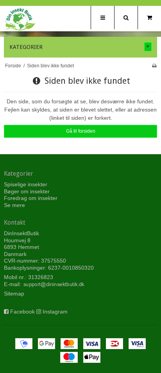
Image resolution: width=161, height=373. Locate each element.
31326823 (40, 277)
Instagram (55, 311)
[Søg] (126, 17)
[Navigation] (102, 17)
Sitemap (14, 293)
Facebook (22, 311)
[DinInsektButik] (19, 19)
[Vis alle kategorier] (148, 46)
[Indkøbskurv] (149, 17)
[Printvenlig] (154, 65)
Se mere (14, 205)
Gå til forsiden (80, 131)
